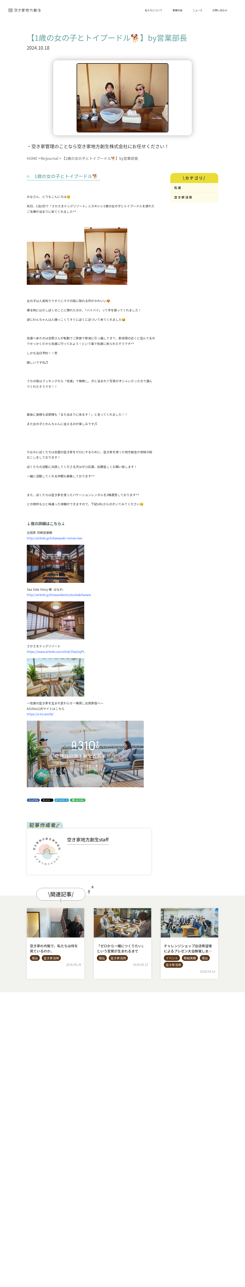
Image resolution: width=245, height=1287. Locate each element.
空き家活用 (183, 197)
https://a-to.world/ (40, 714)
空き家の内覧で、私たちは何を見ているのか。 (54, 948)
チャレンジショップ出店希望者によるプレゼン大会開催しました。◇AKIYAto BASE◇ (188, 951)
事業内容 (177, 10)
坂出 (35, 958)
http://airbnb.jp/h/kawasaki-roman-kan (54, 538)
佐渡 (177, 187)
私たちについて (153, 10)
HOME (32, 158)
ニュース (197, 10)
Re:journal (49, 158)
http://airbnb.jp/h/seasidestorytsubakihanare (59, 594)
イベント (172, 958)
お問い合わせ (219, 10)
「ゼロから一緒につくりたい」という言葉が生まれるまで (121, 948)
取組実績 (190, 958)
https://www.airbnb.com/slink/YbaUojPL (56, 651)
